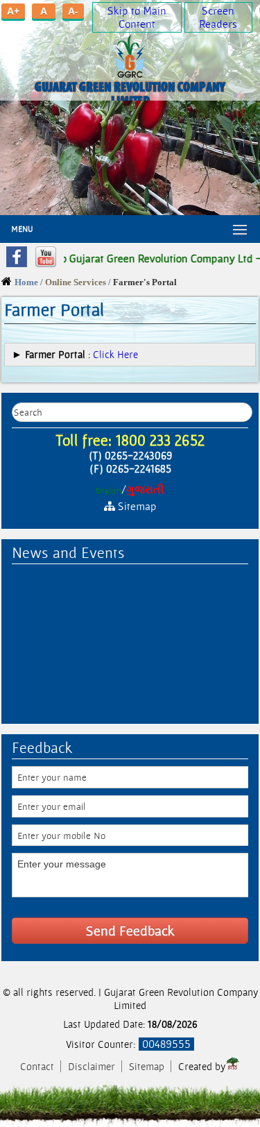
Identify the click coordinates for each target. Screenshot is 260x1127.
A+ (13, 11)
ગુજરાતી (145, 489)
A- (73, 11)
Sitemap (146, 1066)
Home (26, 282)
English (108, 490)
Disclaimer (93, 1066)
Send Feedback (130, 930)
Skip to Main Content (136, 17)
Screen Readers (218, 17)
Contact (38, 1066)
